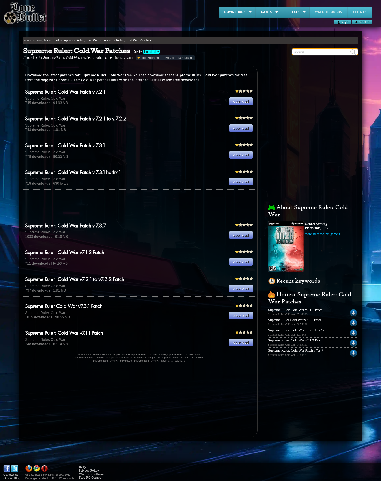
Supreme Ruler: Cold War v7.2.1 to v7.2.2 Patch (74, 279)
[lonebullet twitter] (14, 471)
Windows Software (92, 474)
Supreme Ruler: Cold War (81, 40)
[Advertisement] (139, 206)
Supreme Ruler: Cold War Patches (127, 40)
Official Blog (12, 478)
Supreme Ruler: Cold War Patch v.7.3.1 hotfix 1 (73, 172)
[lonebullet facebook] (6, 471)
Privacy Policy (89, 470)
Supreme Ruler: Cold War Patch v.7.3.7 (65, 226)
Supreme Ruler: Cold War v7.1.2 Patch (64, 252)
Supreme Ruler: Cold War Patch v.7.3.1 (65, 145)
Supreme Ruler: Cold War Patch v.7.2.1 (65, 92)
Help (82, 467)
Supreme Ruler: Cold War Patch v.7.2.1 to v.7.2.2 (75, 119)
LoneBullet (51, 40)
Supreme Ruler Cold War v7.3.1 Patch (63, 306)
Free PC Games (90, 477)
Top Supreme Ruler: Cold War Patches (167, 57)
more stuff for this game (321, 234)
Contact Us (10, 474)
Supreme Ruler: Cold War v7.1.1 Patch (64, 333)
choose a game (124, 57)
